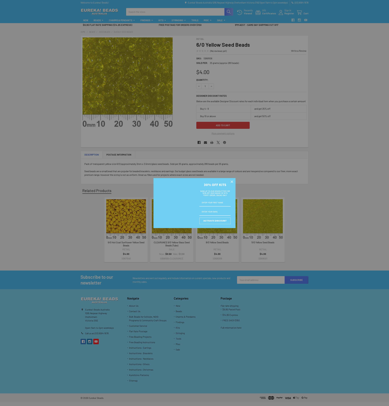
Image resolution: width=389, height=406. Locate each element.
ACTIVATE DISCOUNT (215, 220)
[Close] (232, 181)
